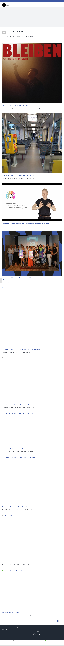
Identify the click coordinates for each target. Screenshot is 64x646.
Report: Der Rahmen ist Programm (10, 612)
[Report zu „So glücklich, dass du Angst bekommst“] (32, 481)
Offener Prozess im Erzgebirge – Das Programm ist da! (15, 404)
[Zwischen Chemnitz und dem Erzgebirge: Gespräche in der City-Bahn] (32, 143)
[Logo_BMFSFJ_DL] (16, 640)
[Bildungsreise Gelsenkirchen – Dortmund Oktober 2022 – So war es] (32, 429)
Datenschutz (4, 632)
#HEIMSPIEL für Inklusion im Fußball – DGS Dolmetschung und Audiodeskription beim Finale (25, 223)
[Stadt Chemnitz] (47, 640)
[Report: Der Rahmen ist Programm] (32, 590)
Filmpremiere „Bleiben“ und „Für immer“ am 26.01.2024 (16, 105)
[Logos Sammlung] (32, 640)
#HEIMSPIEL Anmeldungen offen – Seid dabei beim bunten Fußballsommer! (21, 349)
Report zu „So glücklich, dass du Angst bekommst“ (14, 506)
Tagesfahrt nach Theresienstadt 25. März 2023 (13, 562)
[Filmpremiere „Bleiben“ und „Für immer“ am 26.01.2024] (32, 73)
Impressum (4, 629)
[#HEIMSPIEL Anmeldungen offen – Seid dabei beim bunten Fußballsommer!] (32, 317)
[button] (61, 4)
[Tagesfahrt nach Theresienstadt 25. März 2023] (32, 537)
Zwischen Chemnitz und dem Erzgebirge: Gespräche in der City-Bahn (19, 175)
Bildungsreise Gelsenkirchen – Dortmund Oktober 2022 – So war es (18, 448)
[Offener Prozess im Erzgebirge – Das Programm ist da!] (32, 379)
